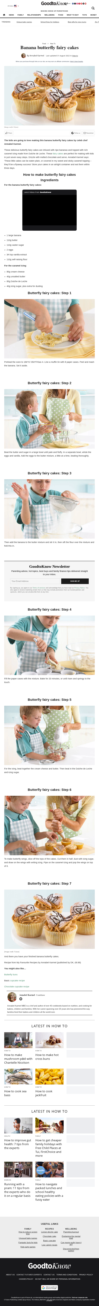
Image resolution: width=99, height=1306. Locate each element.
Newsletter (90, 133)
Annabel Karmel (37, 55)
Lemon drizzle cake (49, 1232)
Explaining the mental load (71, 1237)
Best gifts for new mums (77, 22)
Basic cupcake (49, 1241)
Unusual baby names (28, 1238)
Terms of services (39, 588)
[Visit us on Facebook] (73, 3)
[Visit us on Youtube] (85, 3)
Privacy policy (86, 1275)
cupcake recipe (17, 980)
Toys (84, 15)
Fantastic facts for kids (27, 1243)
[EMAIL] (21, 998)
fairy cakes (58, 153)
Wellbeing (49, 15)
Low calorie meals (49, 1245)
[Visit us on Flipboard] (81, 3)
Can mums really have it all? (71, 1244)
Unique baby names (24, 22)
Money (93, 15)
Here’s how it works (76, 61)
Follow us (77, 133)
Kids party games (28, 1247)
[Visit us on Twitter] (75, 3)
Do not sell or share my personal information (57, 1279)
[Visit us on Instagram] (77, 3)
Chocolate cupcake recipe (16, 986)
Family (21, 15)
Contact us (49, 1275)
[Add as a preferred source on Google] (49, 1287)
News (11, 15)
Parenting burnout (71, 1232)
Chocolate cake (49, 1236)
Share (10, 133)
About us (10, 1275)
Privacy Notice (79, 588)
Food (60, 15)
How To (52, 44)
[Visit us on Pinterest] (79, 3)
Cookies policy (26, 1279)
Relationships (34, 15)
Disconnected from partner (71, 1250)
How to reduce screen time (28, 1233)
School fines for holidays (50, 22)
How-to (75, 56)
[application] (49, 210)
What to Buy (73, 15)
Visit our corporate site (80, 1297)
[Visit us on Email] (83, 3)
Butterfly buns (11, 974)
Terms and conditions (66, 1275)
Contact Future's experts (29, 1275)
